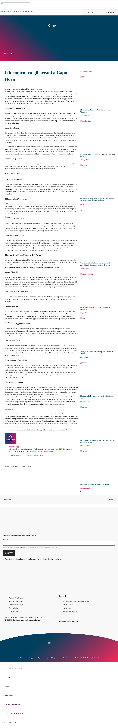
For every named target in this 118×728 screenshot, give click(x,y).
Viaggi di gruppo (12, 704)
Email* (5, 539)
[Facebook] (96, 5)
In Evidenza (9, 722)
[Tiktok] (103, 5)
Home (3, 11)
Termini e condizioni (55, 559)
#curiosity (45, 451)
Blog (8, 11)
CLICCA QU (64, 430)
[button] (91, 5)
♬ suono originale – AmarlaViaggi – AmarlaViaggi (26, 455)
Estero (7, 687)
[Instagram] (99, 5)
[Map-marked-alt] (99, 627)
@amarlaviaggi (14, 447)
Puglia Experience (13, 713)
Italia (6, 678)
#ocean (51, 451)
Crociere (8, 695)
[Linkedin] (107, 5)
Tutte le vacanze (13, 669)
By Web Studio (95, 658)
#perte (40, 451)
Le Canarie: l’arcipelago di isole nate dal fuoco (95, 484)
